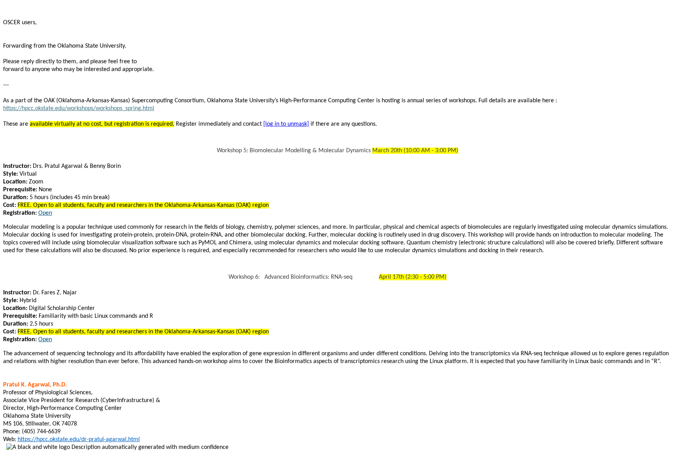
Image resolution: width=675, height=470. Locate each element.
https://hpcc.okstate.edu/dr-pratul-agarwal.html (79, 439)
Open (45, 213)
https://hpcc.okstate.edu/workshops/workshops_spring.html (78, 108)
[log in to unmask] (286, 124)
